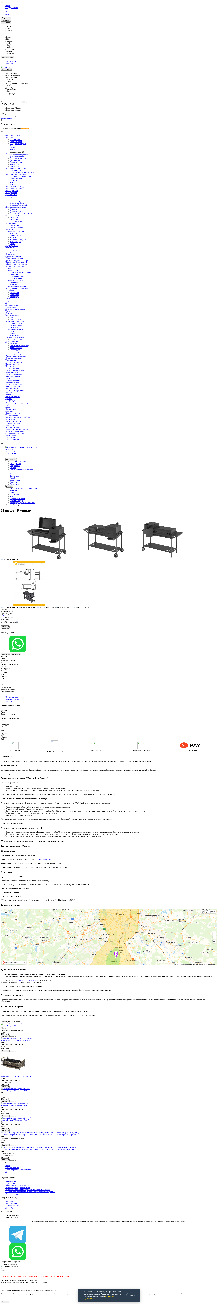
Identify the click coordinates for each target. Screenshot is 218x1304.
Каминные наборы (12, 423)
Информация (6, 1162)
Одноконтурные (16, 323)
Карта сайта (10, 1184)
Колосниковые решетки (14, 391)
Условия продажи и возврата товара (19, 1170)
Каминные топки (12, 1206)
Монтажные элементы (14, 329)
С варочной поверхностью (20, 176)
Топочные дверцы (12, 382)
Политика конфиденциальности (17, 1188)
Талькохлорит (15, 242)
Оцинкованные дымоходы (15, 356)
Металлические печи (13, 189)
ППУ (12, 331)
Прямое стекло (15, 274)
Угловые (13, 284)
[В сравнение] (15, 1036)
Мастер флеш (15, 335)
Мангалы (9, 411)
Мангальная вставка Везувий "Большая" (16, 1076)
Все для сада (10, 401)
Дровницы (9, 425)
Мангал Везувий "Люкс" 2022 (12, 1026)
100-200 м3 (14, 150)
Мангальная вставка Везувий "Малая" (16, 1040)
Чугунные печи (16, 140)
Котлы (7, 299)
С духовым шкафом (17, 156)
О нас (7, 6)
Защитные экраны (12, 427)
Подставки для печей (13, 376)
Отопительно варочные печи (16, 154)
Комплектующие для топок (16, 286)
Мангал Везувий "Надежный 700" (14, 1105)
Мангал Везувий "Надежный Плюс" (15, 1120)
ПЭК (30, 980)
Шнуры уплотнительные (15, 370)
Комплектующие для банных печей (19, 250)
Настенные (14, 217)
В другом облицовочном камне (22, 172)
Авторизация (10, 61)
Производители (11, 12)
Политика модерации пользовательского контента (24, 1194)
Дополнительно (11, 342)
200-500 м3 (14, 166)
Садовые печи (10, 409)
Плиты (8, 395)
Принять (132, 1295)
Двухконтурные (16, 325)
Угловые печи (15, 146)
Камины (8, 268)
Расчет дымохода (12, 439)
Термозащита (10, 360)
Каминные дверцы (12, 380)
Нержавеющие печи (18, 201)
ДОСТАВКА (10, 451)
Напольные (14, 219)
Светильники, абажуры (14, 266)
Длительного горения (13, 303)
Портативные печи (12, 413)
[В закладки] (13, 1036)
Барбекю (8, 405)
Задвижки (9, 393)
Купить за (5, 1302)
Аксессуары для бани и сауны (17, 260)
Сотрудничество (11, 8)
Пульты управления (17, 221)
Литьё (7, 378)
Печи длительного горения (15, 174)
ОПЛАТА (9, 449)
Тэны (7, 311)
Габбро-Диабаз (15, 236)
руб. (6, 23)
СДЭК (35, 980)
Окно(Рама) (10, 248)
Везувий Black (15, 319)
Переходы (14, 327)
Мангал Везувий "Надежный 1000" (14, 1091)
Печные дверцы (11, 388)
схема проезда (6, 118)
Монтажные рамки (12, 397)
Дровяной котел (11, 305)
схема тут (25, 128)
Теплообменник (16, 348)
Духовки (8, 399)
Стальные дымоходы (13, 358)
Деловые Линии (21, 980)
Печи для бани (11, 193)
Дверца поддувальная (13, 384)
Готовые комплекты (13, 315)
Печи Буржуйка (11, 191)
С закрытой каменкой (18, 205)
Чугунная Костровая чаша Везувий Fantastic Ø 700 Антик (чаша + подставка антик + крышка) (37, 1149)
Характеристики (11, 697)
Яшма (12, 244)
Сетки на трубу (11, 254)
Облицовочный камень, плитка (17, 264)
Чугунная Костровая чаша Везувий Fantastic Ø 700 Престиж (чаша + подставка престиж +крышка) (39, 1135)
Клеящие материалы (13, 368)
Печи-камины (10, 138)
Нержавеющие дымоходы (15, 321)
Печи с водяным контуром (15, 187)
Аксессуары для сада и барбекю (17, 417)
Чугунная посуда (12, 415)
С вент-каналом (16, 340)
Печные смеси (11, 366)
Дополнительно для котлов (15, 309)
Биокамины (10, 291)
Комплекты (14, 209)
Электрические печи (13, 215)
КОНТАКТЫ (10, 453)
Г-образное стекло (17, 276)
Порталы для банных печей (16, 262)
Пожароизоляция (12, 364)
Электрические (11, 307)
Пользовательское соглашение (17, 1186)
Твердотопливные (12, 301)
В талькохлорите (16, 170)
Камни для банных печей (15, 231)
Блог (7, 14)
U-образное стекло (17, 278)
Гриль (7, 407)
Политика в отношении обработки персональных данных (27, 1190)
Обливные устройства (14, 258)
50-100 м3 (14, 148)
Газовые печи (10, 223)
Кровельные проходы (13, 362)
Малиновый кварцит (18, 240)
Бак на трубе (15, 350)
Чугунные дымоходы (13, 354)
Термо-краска (10, 435)
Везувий (13, 317)
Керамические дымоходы (15, 337)
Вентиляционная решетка (15, 431)
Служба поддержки (8, 1178)
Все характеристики (9, 681)
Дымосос (13, 344)
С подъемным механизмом (20, 272)
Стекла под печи (11, 372)
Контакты (9, 1174)
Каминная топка (11, 270)
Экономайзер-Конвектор (19, 346)
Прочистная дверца (13, 386)
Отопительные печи (13, 136)
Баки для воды (11, 252)
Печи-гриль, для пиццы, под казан (18, 403)
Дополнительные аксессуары (16, 429)
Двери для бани (11, 246)
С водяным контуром (18, 144)
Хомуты (13, 333)
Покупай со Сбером (31, 447)
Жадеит (13, 238)
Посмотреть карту (45, 859)
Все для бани (10, 229)
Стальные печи (16, 142)
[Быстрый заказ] (11, 1036)
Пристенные (15, 282)
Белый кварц (15, 233)
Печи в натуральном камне (15, 168)
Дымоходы (9, 313)
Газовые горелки (16, 227)
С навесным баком (17, 203)
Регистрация (10, 63)
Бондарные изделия (13, 256)
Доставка (9, 701)
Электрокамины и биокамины (17, 289)
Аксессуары (14, 297)
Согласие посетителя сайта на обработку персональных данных (30, 1192)
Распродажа (10, 10)
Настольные (14, 295)
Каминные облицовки (14, 280)
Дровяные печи (11, 195)
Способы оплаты (12, 699)
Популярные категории (10, 1198)
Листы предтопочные (13, 374)
